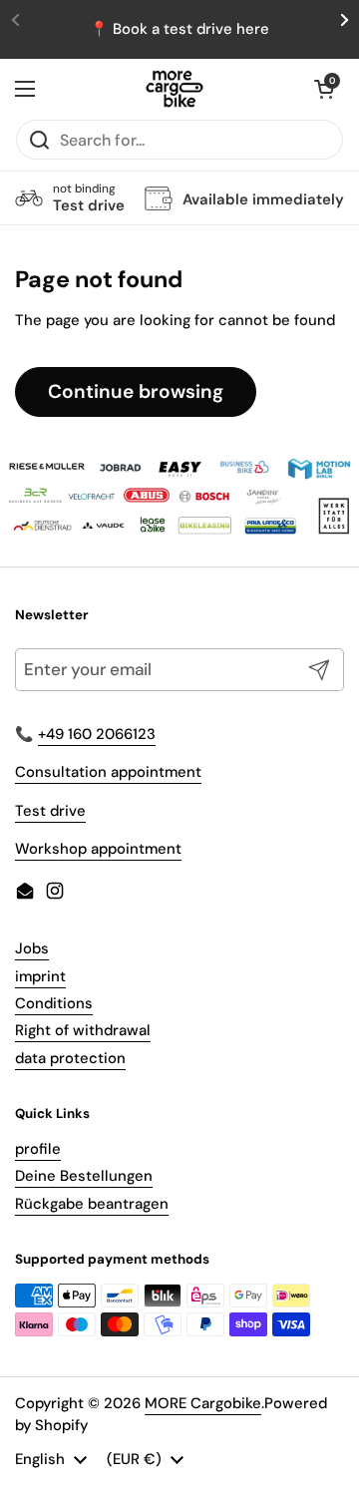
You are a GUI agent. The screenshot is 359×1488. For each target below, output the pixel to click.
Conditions (54, 1003)
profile (38, 1149)
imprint (40, 976)
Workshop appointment (98, 849)
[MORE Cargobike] (174, 89)
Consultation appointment (108, 772)
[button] (324, 89)
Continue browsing (135, 391)
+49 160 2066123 (97, 734)
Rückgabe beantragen (92, 1204)
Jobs (32, 948)
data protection (70, 1058)
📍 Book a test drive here (179, 29)
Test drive (50, 811)
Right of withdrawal (83, 1030)
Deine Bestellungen (84, 1176)
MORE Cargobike (203, 1403)
